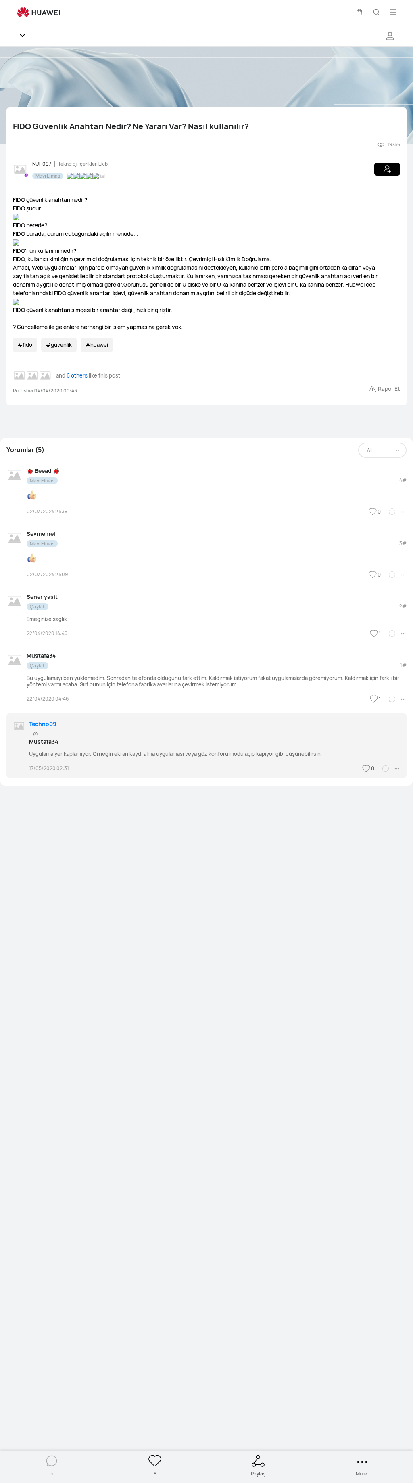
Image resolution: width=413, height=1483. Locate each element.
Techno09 (42, 724)
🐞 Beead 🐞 (43, 470)
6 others (77, 375)
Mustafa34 (41, 655)
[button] (359, 12)
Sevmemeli (42, 533)
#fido (25, 344)
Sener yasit (42, 596)
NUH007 (41, 163)
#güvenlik (59, 344)
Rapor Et (389, 388)
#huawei (97, 344)
